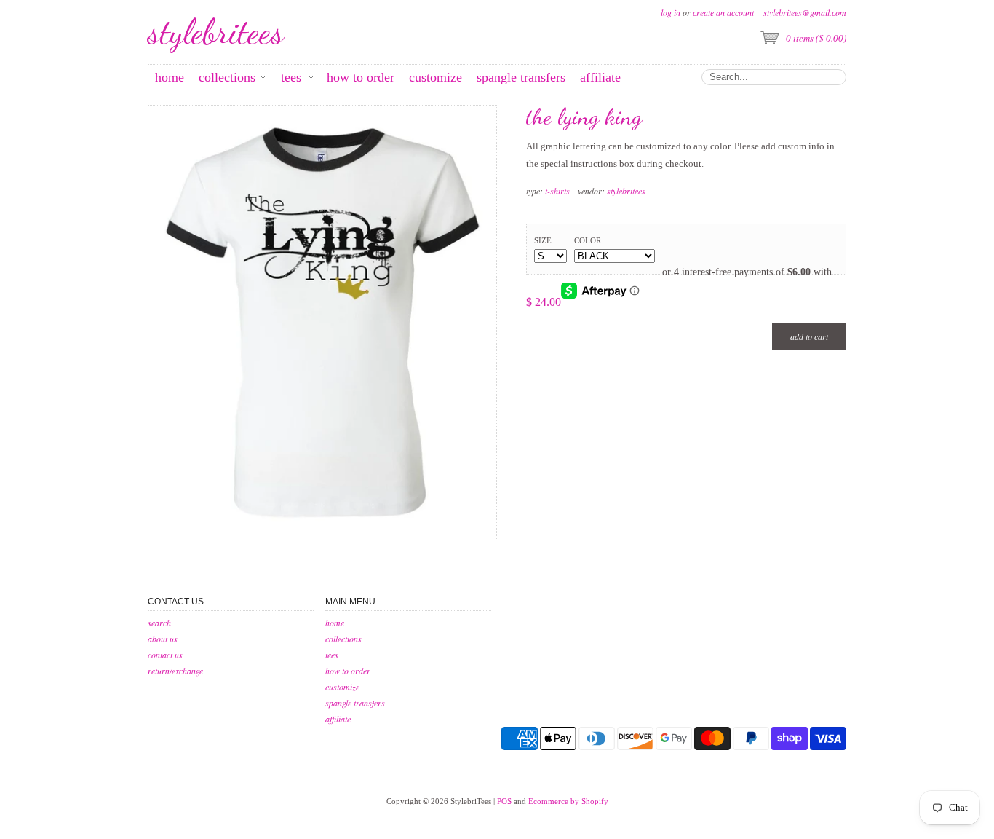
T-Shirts (557, 191)
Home (334, 623)
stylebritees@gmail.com (804, 12)
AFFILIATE (338, 719)
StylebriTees (216, 32)
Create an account (723, 12)
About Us (163, 639)
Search (159, 623)
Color (587, 240)
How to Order (347, 671)
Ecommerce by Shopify (568, 801)
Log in (670, 12)
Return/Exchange (175, 671)
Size (543, 240)
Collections (343, 639)
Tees (331, 655)
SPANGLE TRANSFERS (355, 703)
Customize (342, 687)
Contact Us (165, 655)
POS (504, 801)
